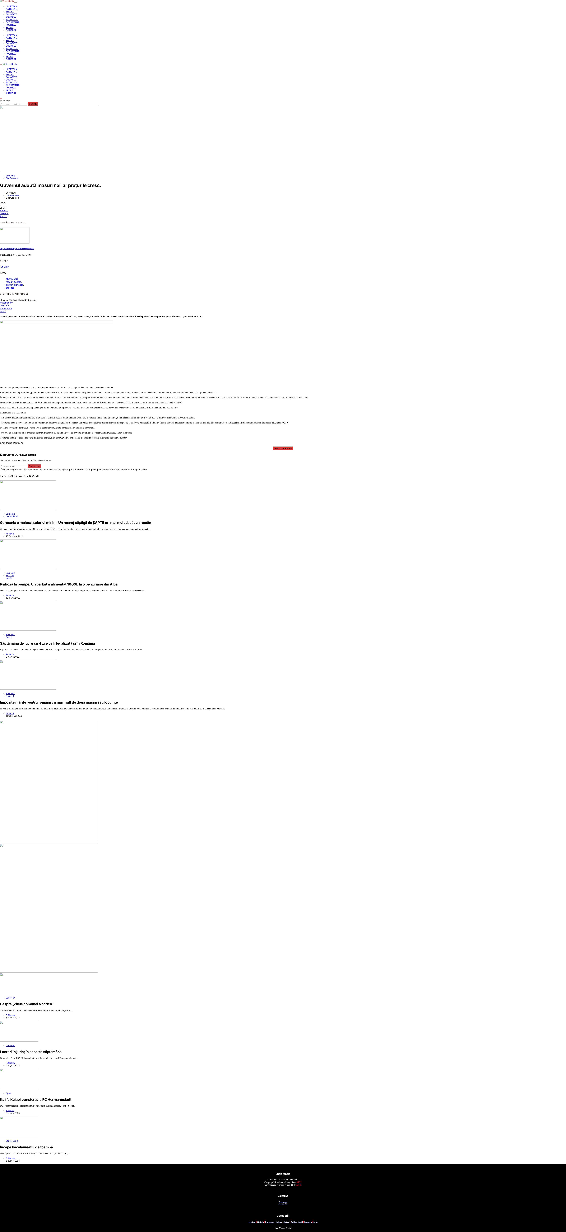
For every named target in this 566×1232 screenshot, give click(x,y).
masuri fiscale (13, 281)
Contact (11, 30)
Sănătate (11, 14)
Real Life (10, 575)
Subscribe (34, 466)
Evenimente (12, 22)
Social (10, 11)
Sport (9, 27)
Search (33, 103)
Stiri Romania (12, 178)
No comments (12, 195)
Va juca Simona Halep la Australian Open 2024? (17, 249)
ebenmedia (12, 278)
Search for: (5, 100)
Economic (12, 19)
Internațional (12, 516)
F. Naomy (4, 267)
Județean (11, 6)
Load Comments (283, 448)
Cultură (11, 17)
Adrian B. (10, 533)
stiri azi (10, 287)
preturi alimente (14, 284)
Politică (11, 25)
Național (11, 9)
